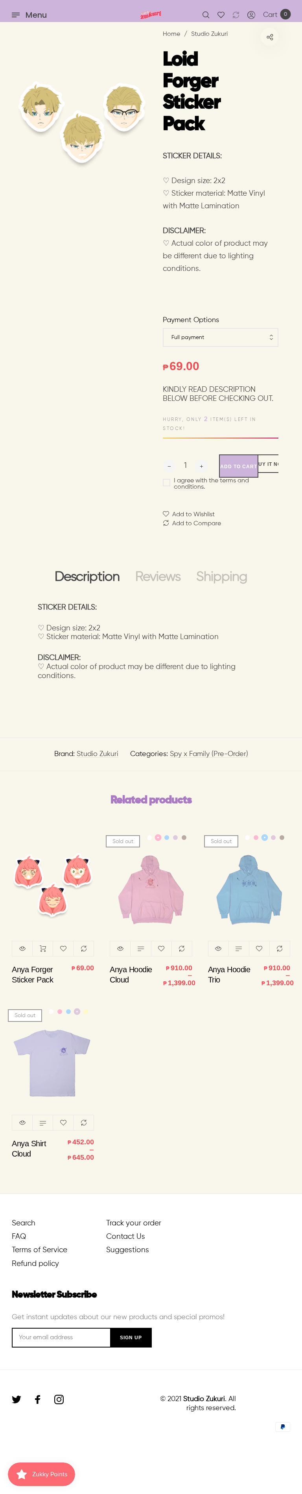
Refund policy (35, 1264)
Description (87, 577)
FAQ (19, 1236)
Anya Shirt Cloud (29, 1148)
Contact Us (125, 1236)
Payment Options (191, 320)
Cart (275, 15)
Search (23, 1223)
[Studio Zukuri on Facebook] (37, 1399)
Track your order (133, 1223)
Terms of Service (39, 1250)
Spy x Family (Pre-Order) (209, 754)
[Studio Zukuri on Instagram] (59, 1399)
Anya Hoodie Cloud (131, 974)
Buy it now (271, 464)
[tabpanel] (81, 122)
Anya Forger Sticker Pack (32, 974)
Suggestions (127, 1250)
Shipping (221, 577)
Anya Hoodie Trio (229, 974)
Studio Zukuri (97, 754)
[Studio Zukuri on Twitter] (16, 1399)
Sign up (131, 1337)
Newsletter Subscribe (54, 1294)
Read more (140, 948)
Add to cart (42, 948)
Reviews (157, 577)
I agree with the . (211, 484)
